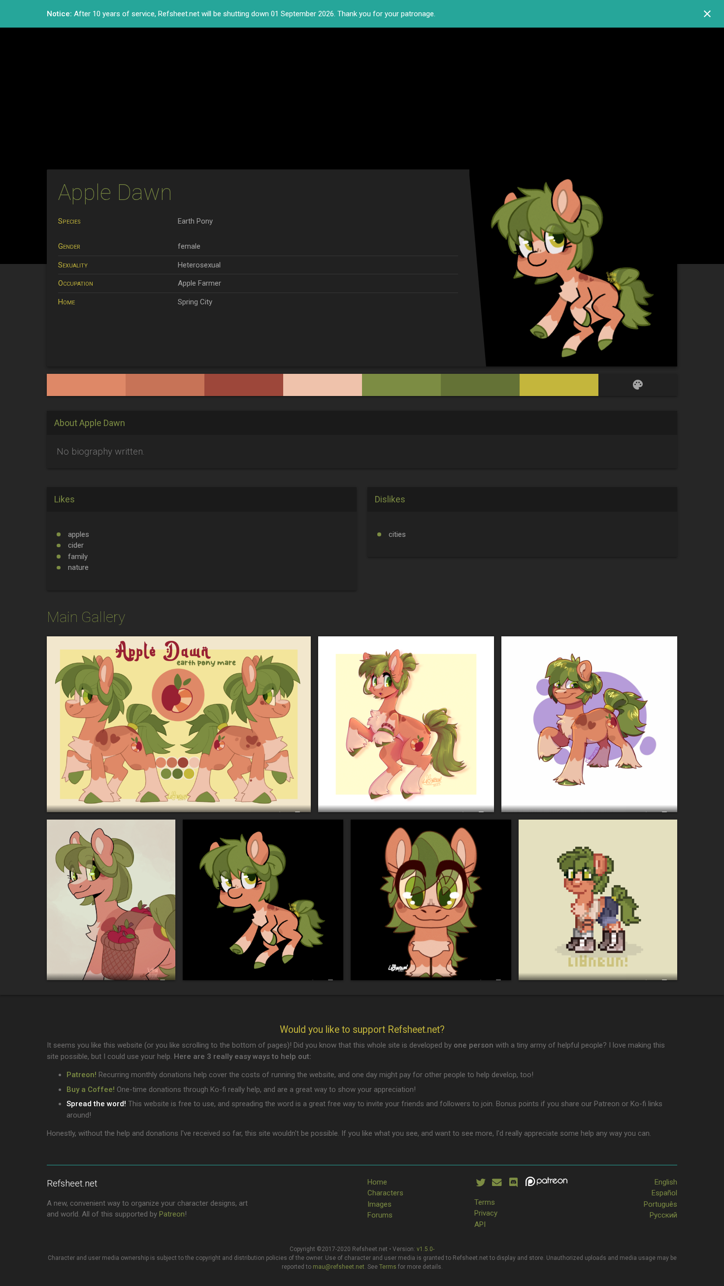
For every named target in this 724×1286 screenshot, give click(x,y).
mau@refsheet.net (338, 1266)
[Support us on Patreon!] (546, 1182)
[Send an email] (497, 1182)
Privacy (485, 1213)
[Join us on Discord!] (513, 1182)
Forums (380, 1215)
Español (664, 1192)
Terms (484, 1202)
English (666, 1182)
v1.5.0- (425, 1249)
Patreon (172, 1214)
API (480, 1224)
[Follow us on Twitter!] (480, 1182)
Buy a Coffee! (90, 1089)
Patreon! (81, 1074)
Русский (663, 1215)
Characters (385, 1192)
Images (379, 1204)
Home (377, 1182)
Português (660, 1204)
